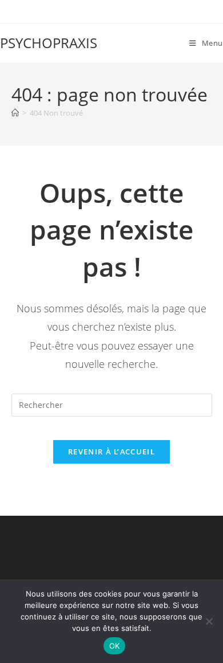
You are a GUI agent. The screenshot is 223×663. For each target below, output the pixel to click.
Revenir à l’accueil (111, 451)
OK (114, 645)
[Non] (208, 621)
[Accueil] (15, 113)
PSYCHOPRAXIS (48, 42)
